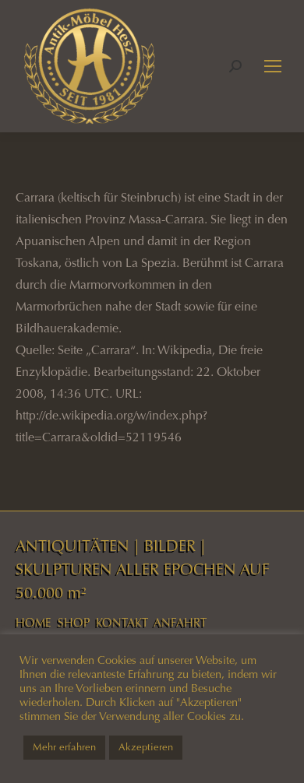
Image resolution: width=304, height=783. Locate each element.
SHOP (74, 623)
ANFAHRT (180, 623)
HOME (33, 623)
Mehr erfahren (64, 747)
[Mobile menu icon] (272, 66)
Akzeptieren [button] (145, 747)
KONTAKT (122, 623)
